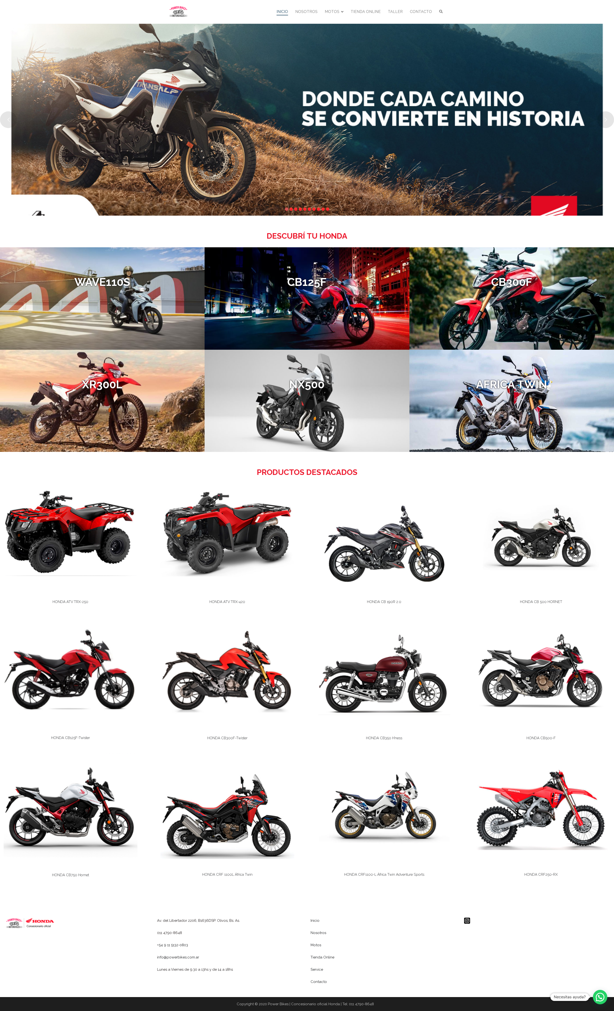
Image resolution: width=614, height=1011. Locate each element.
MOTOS (332, 11)
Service (317, 969)
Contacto (319, 982)
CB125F (306, 282)
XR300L (102, 384)
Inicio (315, 920)
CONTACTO (421, 11)
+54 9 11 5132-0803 (172, 945)
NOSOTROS (306, 11)
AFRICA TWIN (511, 384)
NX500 (307, 384)
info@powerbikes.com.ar (178, 957)
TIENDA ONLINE (366, 11)
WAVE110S (102, 282)
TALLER (395, 11)
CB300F (511, 282)
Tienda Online (322, 957)
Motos (316, 945)
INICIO (282, 11)
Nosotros (318, 933)
